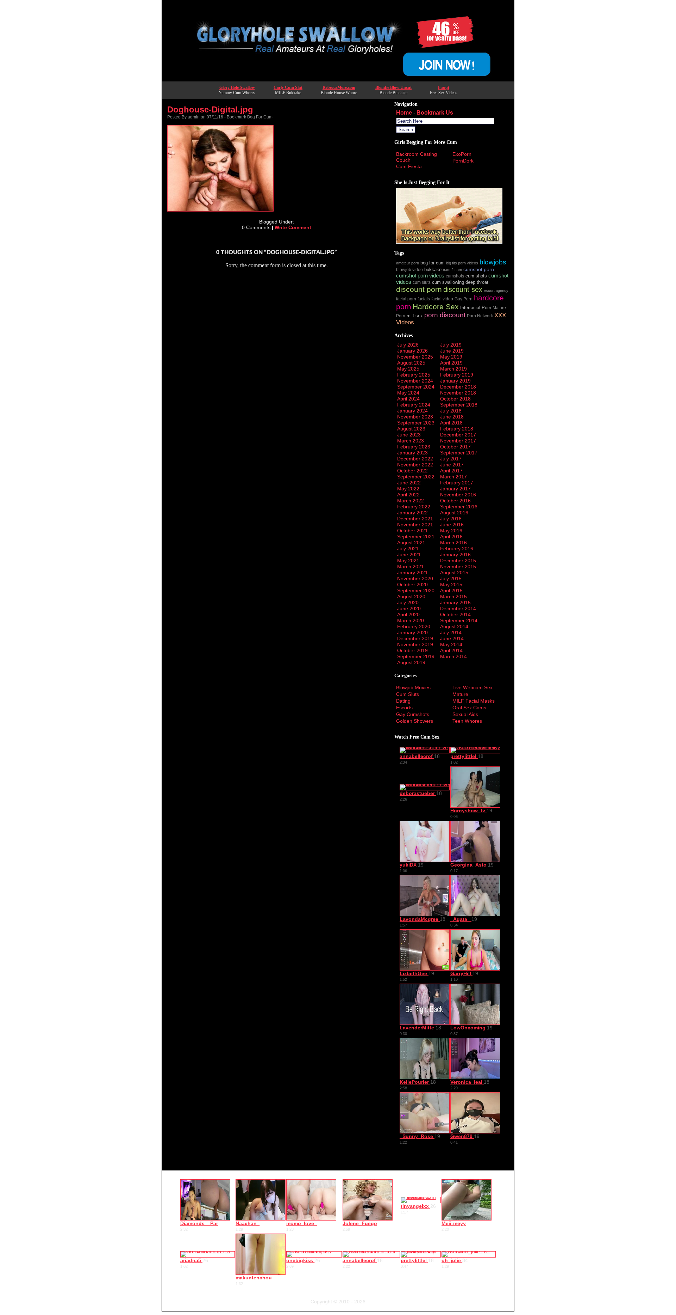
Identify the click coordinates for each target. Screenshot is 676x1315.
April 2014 (451, 650)
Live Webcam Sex (472, 687)
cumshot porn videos (420, 276)
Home (404, 113)
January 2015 (455, 602)
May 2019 (451, 357)
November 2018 (458, 393)
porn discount (444, 315)
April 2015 (451, 590)
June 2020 (409, 608)
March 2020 (410, 620)
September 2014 (458, 620)
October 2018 (455, 399)
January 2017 (455, 488)
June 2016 (452, 524)
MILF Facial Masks (473, 701)
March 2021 (410, 566)
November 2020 (415, 578)
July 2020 (408, 602)
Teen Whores (467, 721)
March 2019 (453, 369)
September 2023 (415, 423)
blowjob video (409, 269)
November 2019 (415, 644)
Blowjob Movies (413, 687)
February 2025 (413, 375)
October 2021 (412, 530)
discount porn (419, 289)
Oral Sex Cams (469, 707)
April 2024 (408, 399)
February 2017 (456, 482)
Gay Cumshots (412, 714)
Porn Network (480, 315)
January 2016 (455, 554)
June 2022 (409, 482)
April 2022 (408, 494)
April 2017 (451, 470)
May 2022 (408, 488)
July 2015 (451, 578)
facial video (442, 298)
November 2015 (458, 566)
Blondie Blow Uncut (393, 87)
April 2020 (408, 614)
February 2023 (413, 446)
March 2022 (410, 500)
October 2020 (412, 584)
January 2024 (412, 411)
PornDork (463, 161)
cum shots (476, 276)
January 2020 (412, 632)
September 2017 (458, 452)
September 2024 (415, 387)
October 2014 (455, 614)
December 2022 (415, 458)
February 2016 (456, 548)
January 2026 (412, 351)
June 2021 (409, 554)
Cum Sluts (407, 694)
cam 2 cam (452, 270)
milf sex (415, 315)
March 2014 (453, 656)
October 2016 (455, 500)
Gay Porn (463, 298)
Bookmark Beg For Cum (250, 117)
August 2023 (411, 429)
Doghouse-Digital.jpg (210, 109)
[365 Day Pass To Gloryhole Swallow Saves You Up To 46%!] (338, 79)
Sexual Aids (465, 714)
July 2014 (451, 632)
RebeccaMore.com (339, 87)
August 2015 (454, 572)
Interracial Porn (475, 307)
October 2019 (412, 650)
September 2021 (415, 536)
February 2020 (413, 626)
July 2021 (408, 548)
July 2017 (451, 458)
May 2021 (408, 560)
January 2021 (412, 572)
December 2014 (458, 608)
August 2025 (411, 363)
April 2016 (451, 536)
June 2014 (452, 638)
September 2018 (458, 405)
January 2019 (455, 381)
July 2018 (451, 411)
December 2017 (458, 435)
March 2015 (453, 596)
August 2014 (454, 626)
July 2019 (451, 345)
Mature (460, 694)
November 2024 (415, 381)
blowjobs (493, 262)
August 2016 (454, 512)
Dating (403, 701)
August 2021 (411, 542)
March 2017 (453, 476)
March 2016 (453, 542)
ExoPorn (461, 154)
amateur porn (407, 263)
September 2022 (415, 476)
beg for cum (432, 262)
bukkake (433, 269)
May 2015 (451, 584)
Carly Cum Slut (288, 87)
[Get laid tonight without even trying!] (449, 242)
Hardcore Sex (436, 306)
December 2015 (458, 560)
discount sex (462, 289)
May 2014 (451, 644)
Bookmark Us (435, 113)
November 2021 (415, 524)
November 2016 (458, 494)
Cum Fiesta (409, 166)
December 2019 (415, 638)
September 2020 (415, 590)
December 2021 (415, 518)
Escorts (404, 707)
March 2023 (410, 441)
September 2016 (458, 506)
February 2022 (413, 506)
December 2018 (458, 387)
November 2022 (415, 464)
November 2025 (415, 357)
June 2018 (452, 417)
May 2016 (451, 530)
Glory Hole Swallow (237, 87)
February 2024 (413, 405)
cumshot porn (478, 269)
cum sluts (422, 282)
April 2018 (451, 423)
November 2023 (415, 417)
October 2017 (455, 446)
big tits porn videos (462, 263)
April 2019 (451, 363)
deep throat (476, 282)
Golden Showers (414, 721)
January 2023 (412, 452)
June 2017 (452, 464)
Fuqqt (443, 87)
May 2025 (408, 369)
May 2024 (408, 393)
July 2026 (408, 345)
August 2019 (411, 662)
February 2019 (456, 375)
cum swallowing (448, 282)
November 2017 (458, 441)
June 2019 (452, 351)
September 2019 (415, 656)
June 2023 (409, 435)
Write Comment (293, 227)
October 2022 (412, 470)
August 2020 (411, 596)
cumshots (455, 276)
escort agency (496, 290)
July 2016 (451, 518)
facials (424, 298)
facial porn (406, 298)
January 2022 (412, 512)
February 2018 (456, 429)
